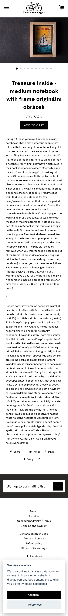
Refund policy (34, 543)
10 (51, 69)
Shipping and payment (34, 525)
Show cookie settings (34, 548)
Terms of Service (34, 538)
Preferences (34, 604)
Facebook (36, 556)
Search (34, 511)
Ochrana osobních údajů (34, 533)
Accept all (34, 594)
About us (34, 516)
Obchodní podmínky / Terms (34, 521)
